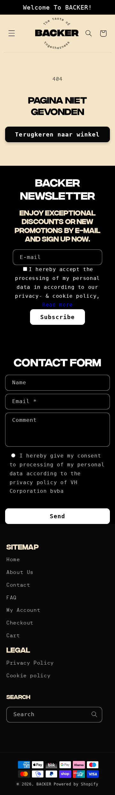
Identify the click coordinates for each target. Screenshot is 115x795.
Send (57, 516)
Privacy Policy (30, 663)
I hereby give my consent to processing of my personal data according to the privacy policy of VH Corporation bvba (57, 473)
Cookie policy (28, 676)
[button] (11, 33)
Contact (18, 585)
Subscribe (57, 317)
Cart (13, 635)
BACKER (43, 784)
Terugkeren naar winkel (57, 134)
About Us (20, 572)
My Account (23, 610)
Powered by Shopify (76, 784)
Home (13, 559)
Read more (57, 305)
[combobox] (54, 714)
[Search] (94, 714)
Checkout (20, 623)
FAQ (11, 598)
